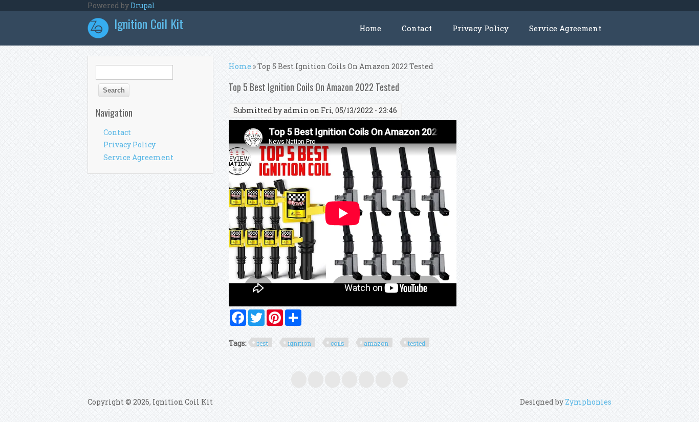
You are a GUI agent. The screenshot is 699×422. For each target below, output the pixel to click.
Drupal (142, 5)
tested (416, 343)
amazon (376, 343)
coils (337, 343)
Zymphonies (588, 402)
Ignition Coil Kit (148, 23)
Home (370, 28)
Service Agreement (565, 28)
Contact (417, 28)
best (262, 343)
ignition (299, 343)
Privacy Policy (480, 28)
